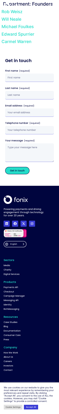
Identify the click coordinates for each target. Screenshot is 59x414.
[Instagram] (32, 224)
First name (12, 70)
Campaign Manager (14, 296)
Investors (8, 365)
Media (7, 265)
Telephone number (17, 123)
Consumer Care (12, 335)
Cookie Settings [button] (13, 407)
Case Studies (10, 322)
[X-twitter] (24, 224)
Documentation (12, 331)
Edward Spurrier (18, 34)
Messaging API (11, 300)
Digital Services (12, 274)
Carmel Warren (16, 41)
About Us (8, 357)
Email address (14, 105)
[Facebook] (15, 224)
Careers (8, 361)
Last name (12, 88)
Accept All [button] (31, 407)
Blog (6, 326)
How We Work (11, 352)
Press (6, 339)
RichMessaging (11, 309)
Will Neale (11, 19)
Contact (8, 370)
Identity (8, 304)
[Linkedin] (7, 224)
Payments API (11, 287)
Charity (7, 270)
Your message (14, 140)
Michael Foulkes (18, 26)
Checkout (9, 291)
